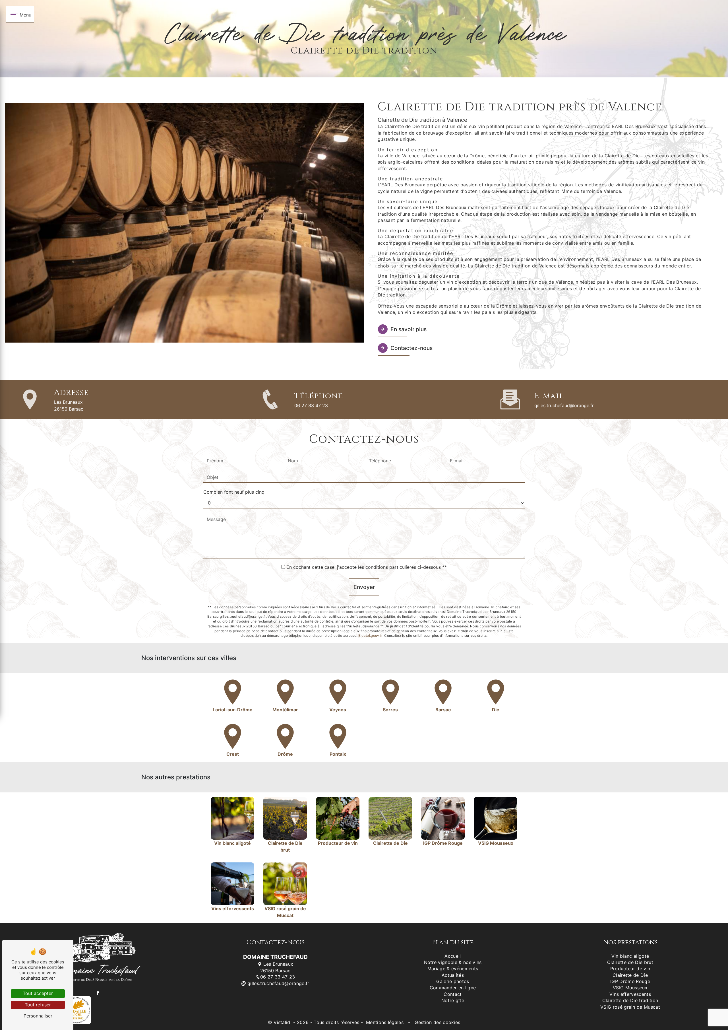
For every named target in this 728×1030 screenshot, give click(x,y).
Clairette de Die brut (630, 962)
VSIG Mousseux (630, 987)
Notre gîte (452, 1000)
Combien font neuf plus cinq (233, 492)
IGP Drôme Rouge (630, 981)
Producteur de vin (630, 968)
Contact (453, 994)
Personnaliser (38, 1016)
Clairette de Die (630, 975)
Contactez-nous (411, 348)
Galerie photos (452, 981)
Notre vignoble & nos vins (453, 962)
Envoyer (364, 587)
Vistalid (283, 1022)
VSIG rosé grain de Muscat (630, 1007)
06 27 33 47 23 (311, 405)
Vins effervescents (630, 994)
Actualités (453, 975)
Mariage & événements (452, 968)
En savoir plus (408, 329)
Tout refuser (38, 1005)
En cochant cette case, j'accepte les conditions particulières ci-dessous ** (366, 567)
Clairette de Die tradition (630, 1000)
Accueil (452, 956)
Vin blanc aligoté (630, 956)
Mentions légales (385, 1022)
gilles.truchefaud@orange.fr (564, 405)
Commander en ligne (453, 987)
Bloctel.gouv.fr (370, 635)
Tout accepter (38, 993)
